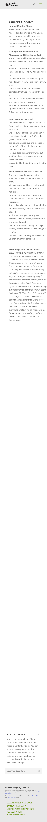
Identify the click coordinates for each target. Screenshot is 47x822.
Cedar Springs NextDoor (19, 802)
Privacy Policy (35, 796)
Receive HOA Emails (16, 806)
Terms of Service (11, 797)
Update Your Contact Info (20, 809)
